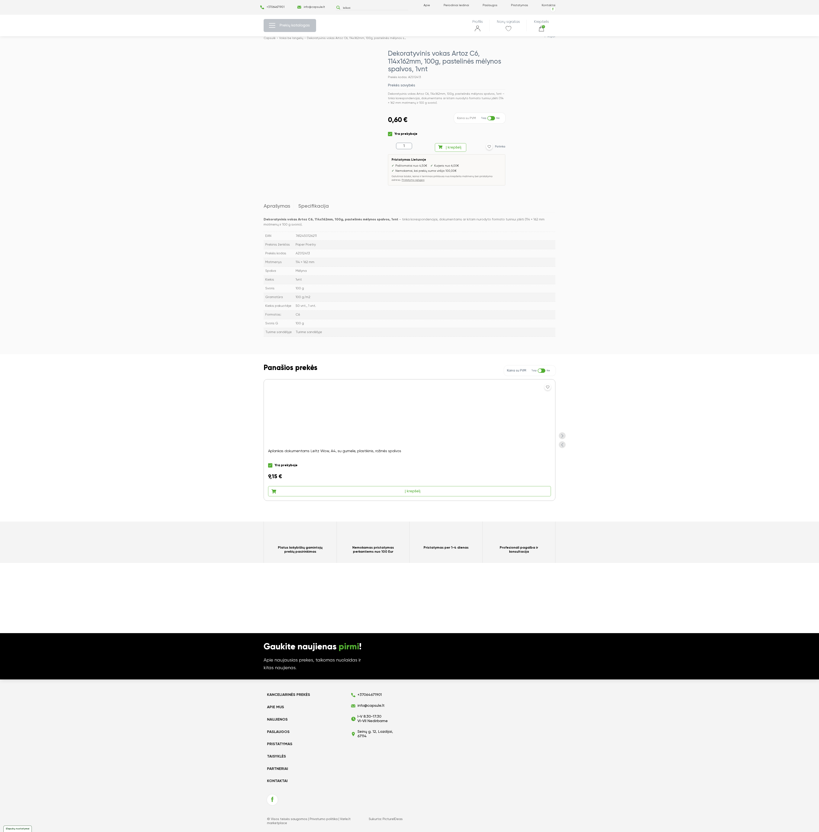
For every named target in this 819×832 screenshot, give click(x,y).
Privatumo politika (324, 819)
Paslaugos (490, 5)
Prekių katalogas (295, 25)
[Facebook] (552, 9)
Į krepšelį (453, 147)
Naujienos (277, 719)
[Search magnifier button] (338, 7)
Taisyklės (276, 756)
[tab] (279, 206)
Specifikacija (313, 206)
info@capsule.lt (314, 7)
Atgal (551, 36)
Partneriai (277, 769)
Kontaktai (548, 5)
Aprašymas (277, 206)
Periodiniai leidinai (456, 5)
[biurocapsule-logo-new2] (409, 25)
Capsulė (270, 38)
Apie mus (275, 707)
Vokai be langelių (291, 38)
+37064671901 (276, 7)
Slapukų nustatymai (17, 829)
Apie (427, 5)
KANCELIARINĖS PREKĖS (288, 695)
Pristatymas (519, 5)
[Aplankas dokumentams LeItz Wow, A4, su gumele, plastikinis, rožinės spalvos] (409, 440)
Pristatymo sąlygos (413, 180)
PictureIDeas (393, 819)
